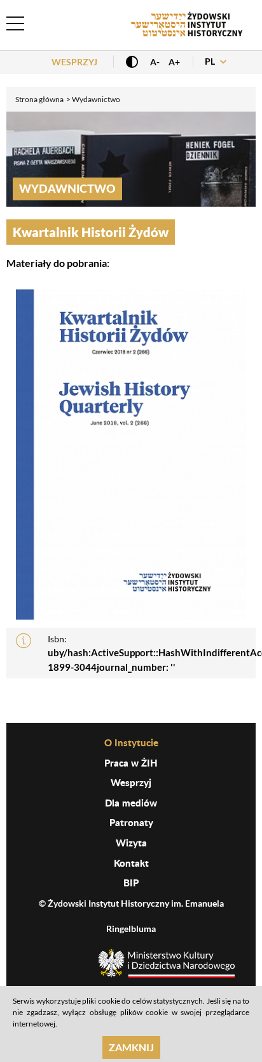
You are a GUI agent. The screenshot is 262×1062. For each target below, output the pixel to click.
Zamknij (131, 1047)
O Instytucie (131, 742)
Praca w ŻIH (131, 763)
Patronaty (131, 822)
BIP (131, 883)
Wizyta (131, 843)
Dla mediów (131, 803)
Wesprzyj (74, 61)
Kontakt (131, 863)
